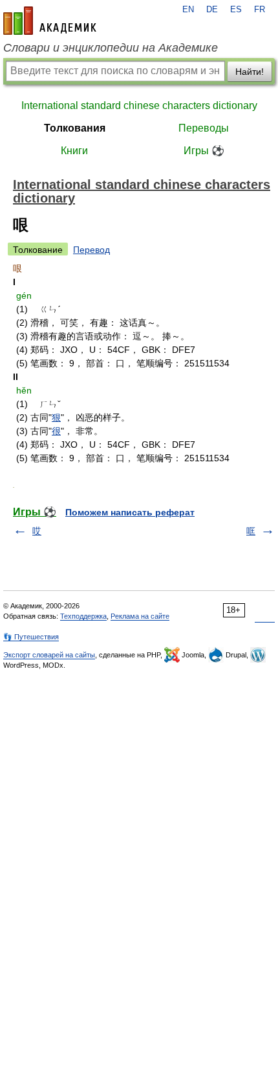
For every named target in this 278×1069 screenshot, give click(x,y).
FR (259, 9)
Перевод (91, 250)
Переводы (203, 128)
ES (236, 9)
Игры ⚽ (204, 150)
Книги (74, 150)
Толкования (74, 128)
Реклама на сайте (140, 616)
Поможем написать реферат (130, 512)
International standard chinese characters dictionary (139, 105)
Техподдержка (83, 616)
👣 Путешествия (31, 637)
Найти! (249, 71)
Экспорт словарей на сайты (49, 655)
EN (188, 9)
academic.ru (49, 20)
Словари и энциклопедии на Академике (110, 47)
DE (212, 9)
